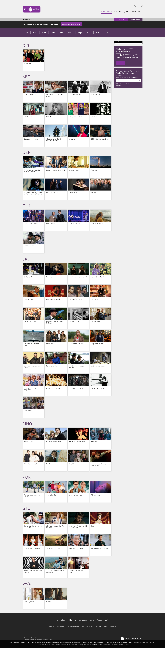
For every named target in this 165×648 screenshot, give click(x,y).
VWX (98, 32)
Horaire (117, 12)
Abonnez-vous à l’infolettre (127, 72)
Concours (83, 620)
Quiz (126, 12)
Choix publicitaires (87, 626)
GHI (53, 32)
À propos (51, 626)
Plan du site (112, 626)
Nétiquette (98, 626)
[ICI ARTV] (32, 9)
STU (89, 32)
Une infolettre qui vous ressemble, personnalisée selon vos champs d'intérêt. (127, 76)
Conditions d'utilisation (73, 626)
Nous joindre (60, 626)
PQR (80, 32)
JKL (62, 32)
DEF (44, 32)
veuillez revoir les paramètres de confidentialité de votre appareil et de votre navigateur (86, 644)
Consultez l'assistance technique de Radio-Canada (38, 639)
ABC (35, 32)
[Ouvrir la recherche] (134, 6)
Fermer (87, 646)
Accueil (25, 19)
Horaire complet (135, 19)
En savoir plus (80, 646)
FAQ (105, 626)
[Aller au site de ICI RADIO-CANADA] (131, 638)
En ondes (121, 19)
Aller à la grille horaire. (72, 24)
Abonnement (136, 12)
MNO (70, 32)
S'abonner (120, 63)
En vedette (106, 12)
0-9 (26, 32)
